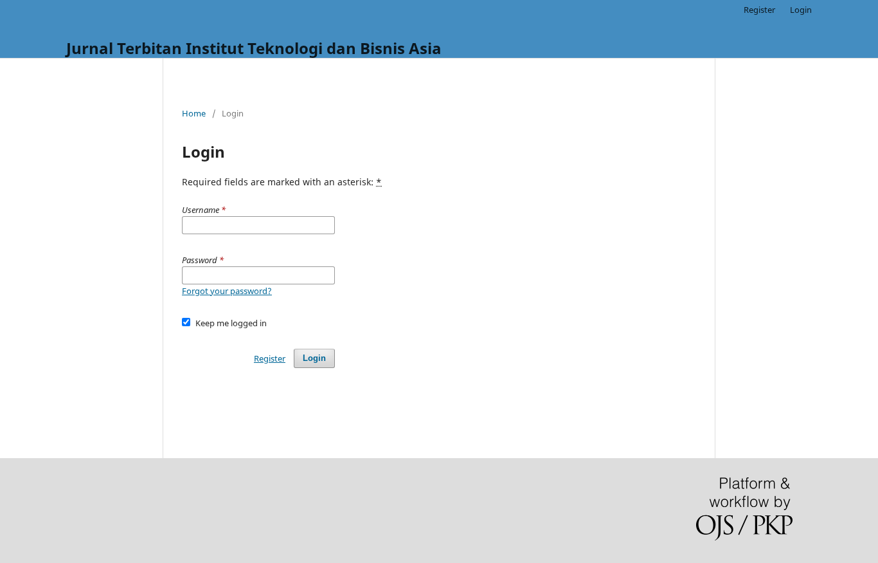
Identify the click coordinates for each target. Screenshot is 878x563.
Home (194, 113)
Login (801, 9)
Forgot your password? (227, 291)
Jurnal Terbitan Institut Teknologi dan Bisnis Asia (254, 48)
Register (759, 9)
